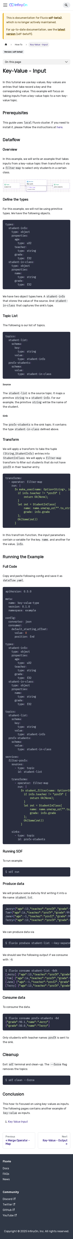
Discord (7, 1199)
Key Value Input (18, 1121)
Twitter (7, 1204)
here (59, 127)
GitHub (7, 1210)
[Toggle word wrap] (60, 478)
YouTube (8, 1215)
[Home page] (6, 44)
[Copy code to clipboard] (66, 224)
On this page (13, 62)
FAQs (6, 1173)
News (6, 1179)
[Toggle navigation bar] (5, 5)
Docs (6, 1168)
